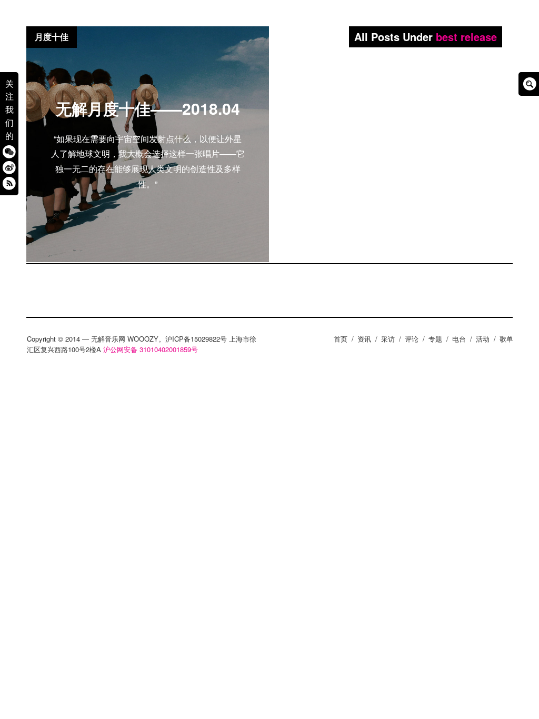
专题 (435, 339)
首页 (340, 339)
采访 (388, 339)
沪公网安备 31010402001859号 (150, 349)
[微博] (9, 167)
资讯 (364, 339)
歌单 (506, 339)
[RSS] (9, 183)
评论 (411, 339)
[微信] (9, 151)
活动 (483, 339)
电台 (459, 339)
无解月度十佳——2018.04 (148, 108)
